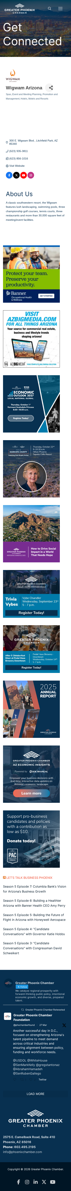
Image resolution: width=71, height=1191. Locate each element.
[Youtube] (52, 1182)
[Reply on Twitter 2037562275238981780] (15, 1080)
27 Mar (43, 1025)
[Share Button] (49, 87)
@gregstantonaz (48, 1065)
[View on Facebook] (9, 177)
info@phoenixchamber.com (22, 1152)
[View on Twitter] (16, 177)
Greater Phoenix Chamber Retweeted (45, 1009)
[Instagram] (27, 1182)
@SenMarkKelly (24, 1065)
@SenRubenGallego (27, 1073)
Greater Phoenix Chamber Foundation (32, 1017)
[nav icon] (60, 9)
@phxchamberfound (24, 1025)
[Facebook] (18, 1182)
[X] (44, 1182)
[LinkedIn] (35, 1182)
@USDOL (19, 1060)
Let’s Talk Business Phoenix (29, 878)
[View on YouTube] (23, 177)
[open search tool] (49, 8)
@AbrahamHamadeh (27, 1069)
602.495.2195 (25, 1147)
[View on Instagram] (30, 177)
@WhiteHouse (37, 1060)
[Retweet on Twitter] (22, 1009)
